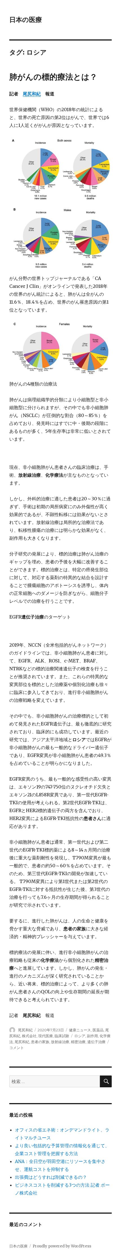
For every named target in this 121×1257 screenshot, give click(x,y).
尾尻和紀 (32, 94)
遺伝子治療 (96, 1041)
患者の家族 (40, 1041)
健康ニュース (80, 1030)
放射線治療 (60, 1041)
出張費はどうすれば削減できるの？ (51, 1177)
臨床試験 (62, 1036)
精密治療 (78, 1041)
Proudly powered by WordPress (62, 1246)
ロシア (79, 1036)
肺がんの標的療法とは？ (53, 77)
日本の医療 (25, 20)
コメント (16, 1047)
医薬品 (98, 1030)
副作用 (92, 1036)
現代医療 (45, 1036)
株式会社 (29, 1036)
